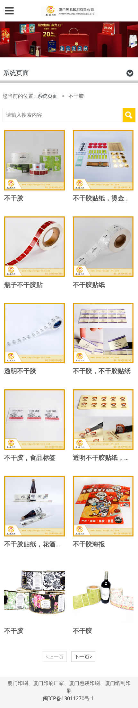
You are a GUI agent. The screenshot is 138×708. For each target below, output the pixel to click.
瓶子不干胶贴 (23, 284)
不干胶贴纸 (89, 284)
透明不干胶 (20, 371)
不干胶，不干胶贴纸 (102, 371)
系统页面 (47, 95)
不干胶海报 (89, 544)
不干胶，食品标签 (30, 457)
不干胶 (13, 198)
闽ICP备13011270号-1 (69, 698)
